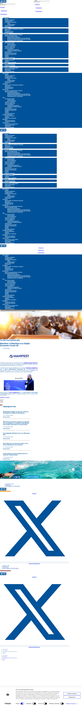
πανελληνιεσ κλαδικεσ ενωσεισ (14, 50)
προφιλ (6, 18)
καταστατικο (8, 26)
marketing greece (11, 24)
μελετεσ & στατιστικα (10, 64)
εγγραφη (7, 55)
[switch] (34, 704)
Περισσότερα (6, 416)
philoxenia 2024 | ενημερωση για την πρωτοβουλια (18, 38)
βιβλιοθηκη (5, 63)
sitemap (4, 653)
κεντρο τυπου (6, 66)
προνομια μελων (11, 43)
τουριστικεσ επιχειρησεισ (13, 49)
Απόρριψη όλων (72, 697)
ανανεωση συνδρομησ (10, 57)
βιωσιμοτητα (6, 33)
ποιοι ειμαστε (6, 17)
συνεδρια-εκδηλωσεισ (8, 58)
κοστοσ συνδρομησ (11, 45)
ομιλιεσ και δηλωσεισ (10, 69)
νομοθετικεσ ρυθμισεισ (10, 65)
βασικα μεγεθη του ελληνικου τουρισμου (14, 29)
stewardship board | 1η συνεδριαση (15, 40)
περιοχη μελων (8, 51)
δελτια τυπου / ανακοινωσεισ (11, 67)
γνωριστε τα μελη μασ (10, 46)
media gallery (8, 70)
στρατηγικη (5, 27)
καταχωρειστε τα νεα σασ (11, 53)
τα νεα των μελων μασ (10, 47)
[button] (19, 399)
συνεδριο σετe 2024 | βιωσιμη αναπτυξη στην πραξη (19, 39)
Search (36, 0)
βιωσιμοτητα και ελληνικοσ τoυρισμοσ (13, 34)
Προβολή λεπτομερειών (71, 703)
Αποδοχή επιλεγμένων (72, 693)
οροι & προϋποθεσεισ (5, 649)
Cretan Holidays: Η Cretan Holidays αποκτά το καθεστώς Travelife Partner (15, 454)
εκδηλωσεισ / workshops (10, 62)
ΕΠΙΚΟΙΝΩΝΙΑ (38, 11)
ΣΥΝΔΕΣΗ (37, 4)
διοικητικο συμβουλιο (10, 19)
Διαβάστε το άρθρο (4, 397)
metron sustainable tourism (11, 35)
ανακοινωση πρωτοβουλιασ (13, 37)
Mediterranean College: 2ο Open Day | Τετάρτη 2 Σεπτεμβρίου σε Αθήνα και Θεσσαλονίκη (16, 412)
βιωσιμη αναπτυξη (9, 32)
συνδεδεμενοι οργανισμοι (10, 22)
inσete (8, 23)
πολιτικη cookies (5, 650)
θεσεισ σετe (7, 30)
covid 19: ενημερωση (9, 71)
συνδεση (7, 56)
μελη (4, 41)
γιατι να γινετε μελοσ (9, 42)
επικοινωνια (4, 652)
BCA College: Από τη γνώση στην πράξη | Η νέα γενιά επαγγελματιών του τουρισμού (15, 444)
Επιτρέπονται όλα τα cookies (72, 690)
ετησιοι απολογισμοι (9, 25)
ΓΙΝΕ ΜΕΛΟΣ (39, 8)
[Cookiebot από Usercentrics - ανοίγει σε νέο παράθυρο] (8, 704)
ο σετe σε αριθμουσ (9, 48)
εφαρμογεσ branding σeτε (10, 54)
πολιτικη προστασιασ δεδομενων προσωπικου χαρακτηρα (10, 651)
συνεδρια (7, 61)
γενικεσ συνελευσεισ (9, 59)
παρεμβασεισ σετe (9, 31)
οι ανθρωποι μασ (8, 21)
